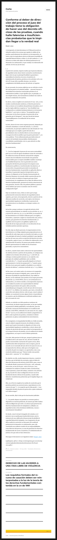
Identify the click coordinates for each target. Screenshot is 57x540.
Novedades (30, 448)
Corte (9, 9)
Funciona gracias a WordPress (17, 535)
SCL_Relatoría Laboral (13, 448)
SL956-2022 (37, 437)
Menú (48, 10)
